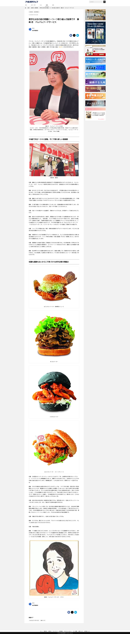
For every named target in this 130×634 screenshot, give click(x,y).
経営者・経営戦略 (34, 11)
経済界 (60, 47)
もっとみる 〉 (101, 119)
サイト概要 (75, 631)
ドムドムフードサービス (34, 620)
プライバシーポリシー (68, 631)
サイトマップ (55, 631)
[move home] (25, 8)
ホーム (41, 631)
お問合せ (49, 631)
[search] (104, 2)
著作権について (87, 631)
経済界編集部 (35, 30)
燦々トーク (43, 620)
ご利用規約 (61, 631)
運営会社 (45, 631)
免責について (80, 631)
